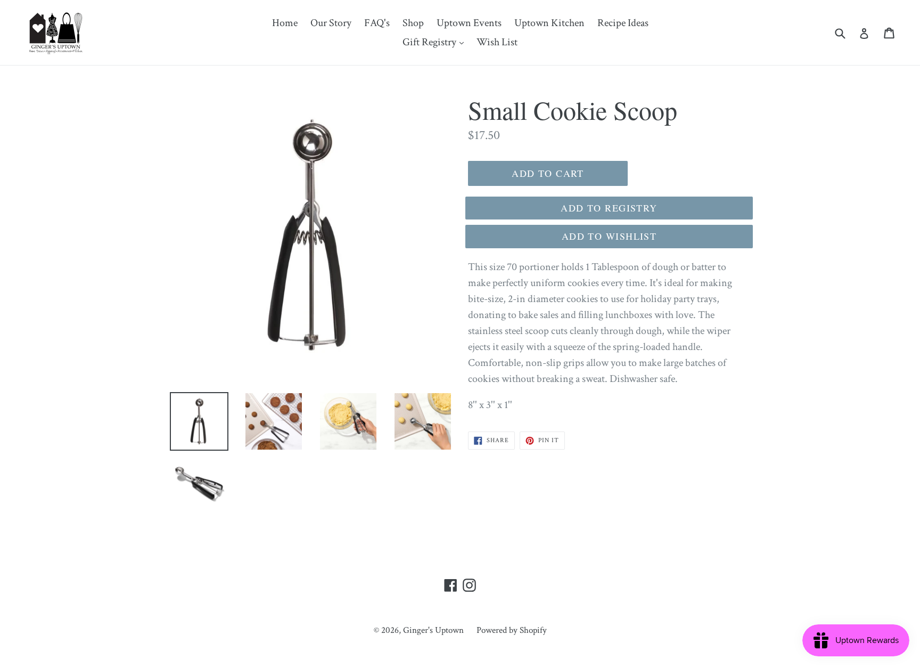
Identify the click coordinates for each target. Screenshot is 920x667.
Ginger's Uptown (433, 630)
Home (285, 23)
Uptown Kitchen (549, 23)
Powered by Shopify (512, 630)
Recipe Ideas (622, 23)
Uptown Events (469, 23)
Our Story (330, 23)
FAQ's (377, 23)
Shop (413, 23)
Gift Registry (435, 42)
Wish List (497, 42)
